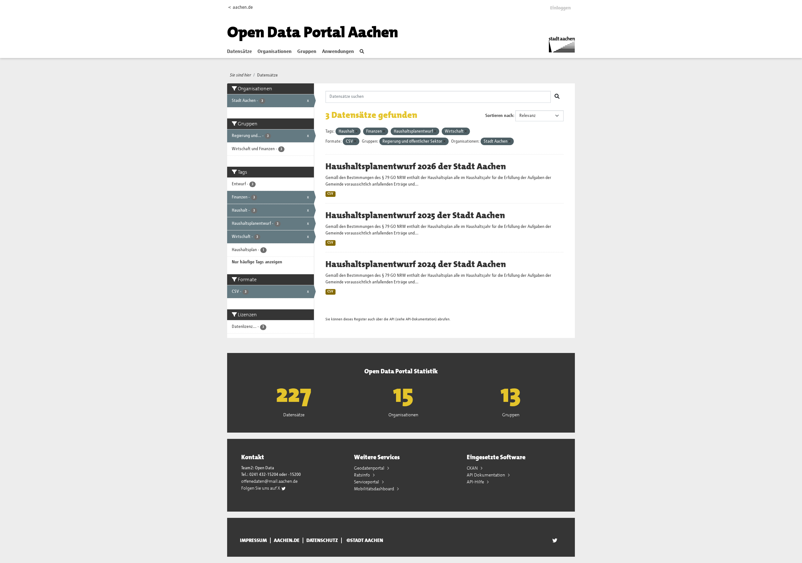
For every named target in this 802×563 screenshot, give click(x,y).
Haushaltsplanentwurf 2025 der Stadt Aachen (415, 215)
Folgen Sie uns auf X (261, 488)
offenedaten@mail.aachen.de (269, 481)
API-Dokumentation (420, 319)
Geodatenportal (369, 468)
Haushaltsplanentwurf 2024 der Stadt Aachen (415, 264)
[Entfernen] (356, 131)
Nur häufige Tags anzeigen (257, 262)
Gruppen (306, 51)
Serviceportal (367, 482)
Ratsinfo (362, 475)
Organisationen (275, 51)
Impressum (253, 540)
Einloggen (560, 8)
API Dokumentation (486, 475)
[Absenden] (557, 97)
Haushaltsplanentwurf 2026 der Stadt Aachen (415, 166)
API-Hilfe (476, 482)
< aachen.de (240, 7)
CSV (330, 193)
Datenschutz (322, 540)
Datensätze (239, 51)
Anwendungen (338, 51)
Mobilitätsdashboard (374, 489)
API (391, 319)
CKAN (473, 468)
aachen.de (286, 540)
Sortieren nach (499, 115)
